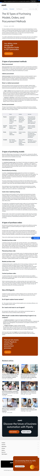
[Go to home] (4, 5)
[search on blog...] (32, 9)
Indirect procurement (6, 76)
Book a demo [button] (26, 432)
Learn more (33, 1)
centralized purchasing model (9, 162)
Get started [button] (13, 432)
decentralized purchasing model (13, 172)
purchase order (5, 227)
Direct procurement (6, 66)
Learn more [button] (7, 352)
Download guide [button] (8, 53)
